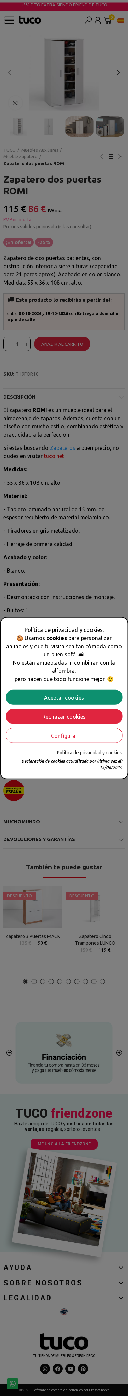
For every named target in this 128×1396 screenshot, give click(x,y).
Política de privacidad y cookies (89, 752)
